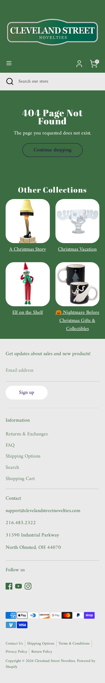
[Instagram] (28, 586)
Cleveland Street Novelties (55, 661)
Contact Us (14, 643)
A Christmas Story (27, 249)
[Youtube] (18, 586)
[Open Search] (9, 81)
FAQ (10, 445)
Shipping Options (23, 456)
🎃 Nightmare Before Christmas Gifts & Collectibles (77, 320)
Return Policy (41, 651)
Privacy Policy (16, 651)
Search (12, 467)
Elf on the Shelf (27, 312)
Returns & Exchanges (27, 434)
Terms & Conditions (74, 643)
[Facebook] (9, 586)
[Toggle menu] (9, 64)
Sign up (26, 392)
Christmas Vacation (77, 249)
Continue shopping (52, 150)
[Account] (79, 62)
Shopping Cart (20, 478)
